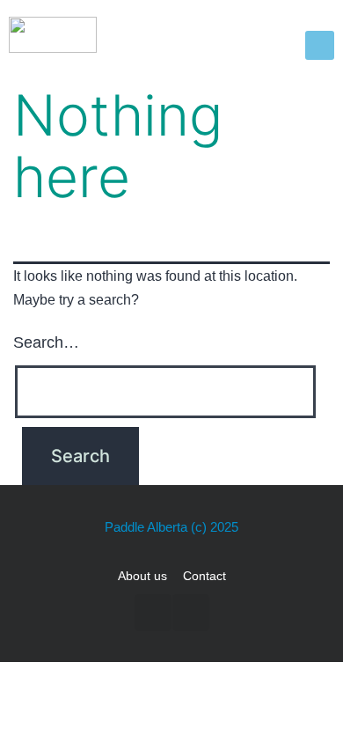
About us (142, 576)
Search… (46, 342)
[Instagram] (190, 612)
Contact (204, 576)
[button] (319, 45)
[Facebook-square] (153, 612)
